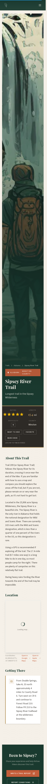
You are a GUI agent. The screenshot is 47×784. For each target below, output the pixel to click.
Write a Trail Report (21, 773)
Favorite (30, 432)
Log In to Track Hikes (15, 443)
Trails (7, 365)
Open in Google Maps (25, 658)
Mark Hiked (12, 438)
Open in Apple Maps (35, 658)
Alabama (17, 365)
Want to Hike (13, 432)
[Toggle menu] (40, 5)
